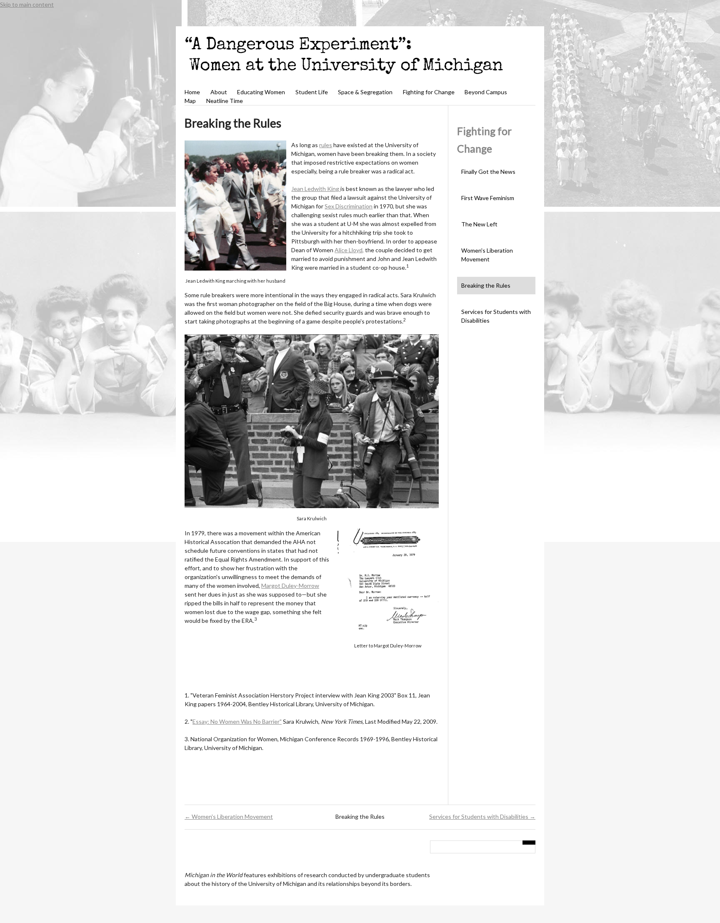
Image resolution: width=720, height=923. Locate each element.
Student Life (311, 91)
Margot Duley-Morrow (290, 585)
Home (192, 91)
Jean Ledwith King (315, 188)
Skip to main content (27, 4)
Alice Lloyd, (349, 249)
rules (325, 144)
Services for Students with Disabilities (496, 316)
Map (190, 100)
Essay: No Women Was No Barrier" (237, 721)
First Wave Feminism (487, 197)
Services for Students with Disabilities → (482, 816)
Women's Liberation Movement (487, 255)
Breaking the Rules (485, 285)
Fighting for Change (429, 91)
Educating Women (261, 91)
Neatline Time (224, 100)
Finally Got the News (488, 171)
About (218, 91)
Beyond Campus (486, 91)
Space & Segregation (365, 91)
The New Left (479, 224)
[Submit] (529, 842)
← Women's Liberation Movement (229, 816)
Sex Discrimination (348, 206)
